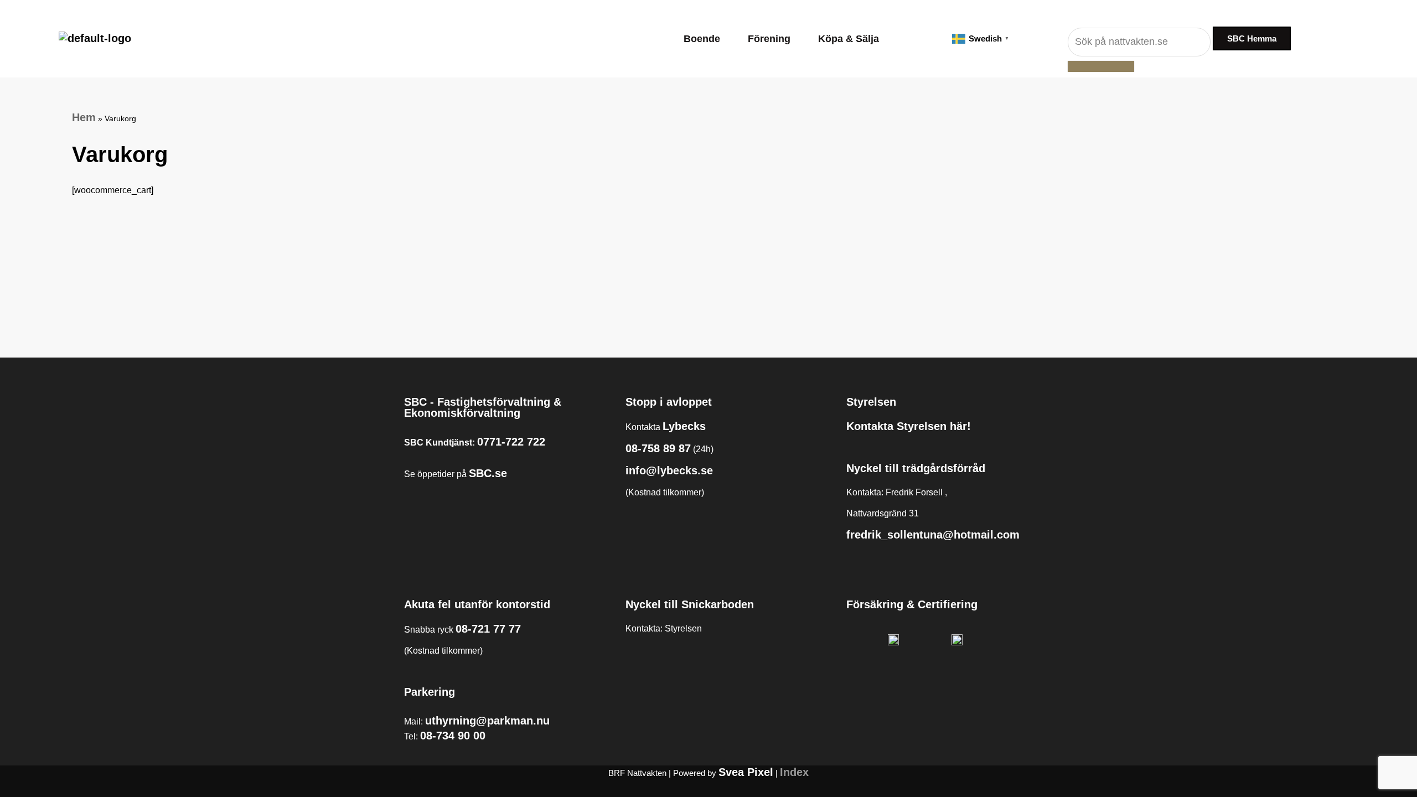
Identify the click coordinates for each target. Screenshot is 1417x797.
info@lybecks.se (669, 470)
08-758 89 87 (658, 448)
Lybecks (684, 426)
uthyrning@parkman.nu (487, 721)
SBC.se (488, 473)
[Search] (1101, 66)
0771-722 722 (511, 442)
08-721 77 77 (488, 629)
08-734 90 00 (452, 735)
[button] (705, 39)
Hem (84, 117)
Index (794, 772)
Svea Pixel (745, 772)
